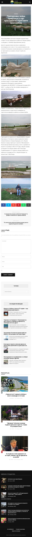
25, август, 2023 (11, 488)
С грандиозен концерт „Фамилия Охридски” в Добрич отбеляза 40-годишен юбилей (16, 214)
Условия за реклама (20, 529)
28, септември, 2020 (18, 459)
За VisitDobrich (10, 529)
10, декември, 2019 (12, 496)
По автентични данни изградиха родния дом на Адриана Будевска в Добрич (16, 222)
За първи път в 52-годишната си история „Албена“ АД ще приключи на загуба (16, 455)
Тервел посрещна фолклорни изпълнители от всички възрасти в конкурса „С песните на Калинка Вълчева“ (18, 511)
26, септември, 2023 (12, 514)
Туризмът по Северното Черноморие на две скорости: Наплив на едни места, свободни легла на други (15, 321)
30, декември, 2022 (12, 506)
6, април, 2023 (11, 521)
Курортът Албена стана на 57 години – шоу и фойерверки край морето (16, 309)
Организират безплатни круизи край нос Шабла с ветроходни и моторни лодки (15, 333)
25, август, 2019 (11, 480)
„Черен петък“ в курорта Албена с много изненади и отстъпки (16, 395)
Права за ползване (16, 531)
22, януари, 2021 (18, 428)
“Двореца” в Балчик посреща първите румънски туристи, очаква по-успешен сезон (16, 424)
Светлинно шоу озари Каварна (15, 479)
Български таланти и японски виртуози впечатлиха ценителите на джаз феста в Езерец (15, 345)
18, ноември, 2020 (18, 398)
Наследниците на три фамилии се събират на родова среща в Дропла (16, 357)
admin (12, 398)
